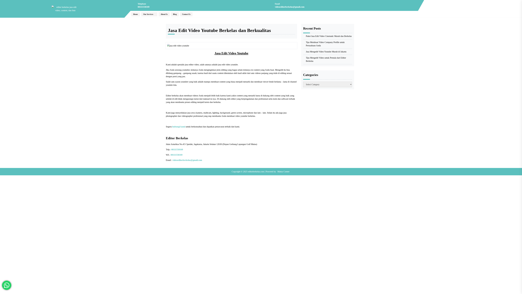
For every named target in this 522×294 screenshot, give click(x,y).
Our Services (148, 14)
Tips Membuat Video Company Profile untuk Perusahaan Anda (325, 44)
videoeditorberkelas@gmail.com (289, 7)
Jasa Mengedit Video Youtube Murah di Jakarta (326, 51)
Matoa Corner (283, 171)
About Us (164, 14)
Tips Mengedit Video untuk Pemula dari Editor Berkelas (326, 59)
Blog (175, 14)
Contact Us (186, 14)
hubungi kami (178, 126)
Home (135, 14)
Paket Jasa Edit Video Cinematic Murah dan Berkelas (329, 36)
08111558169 (143, 7)
